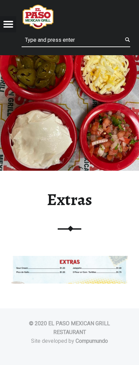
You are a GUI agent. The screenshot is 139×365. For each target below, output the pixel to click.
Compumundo (92, 341)
